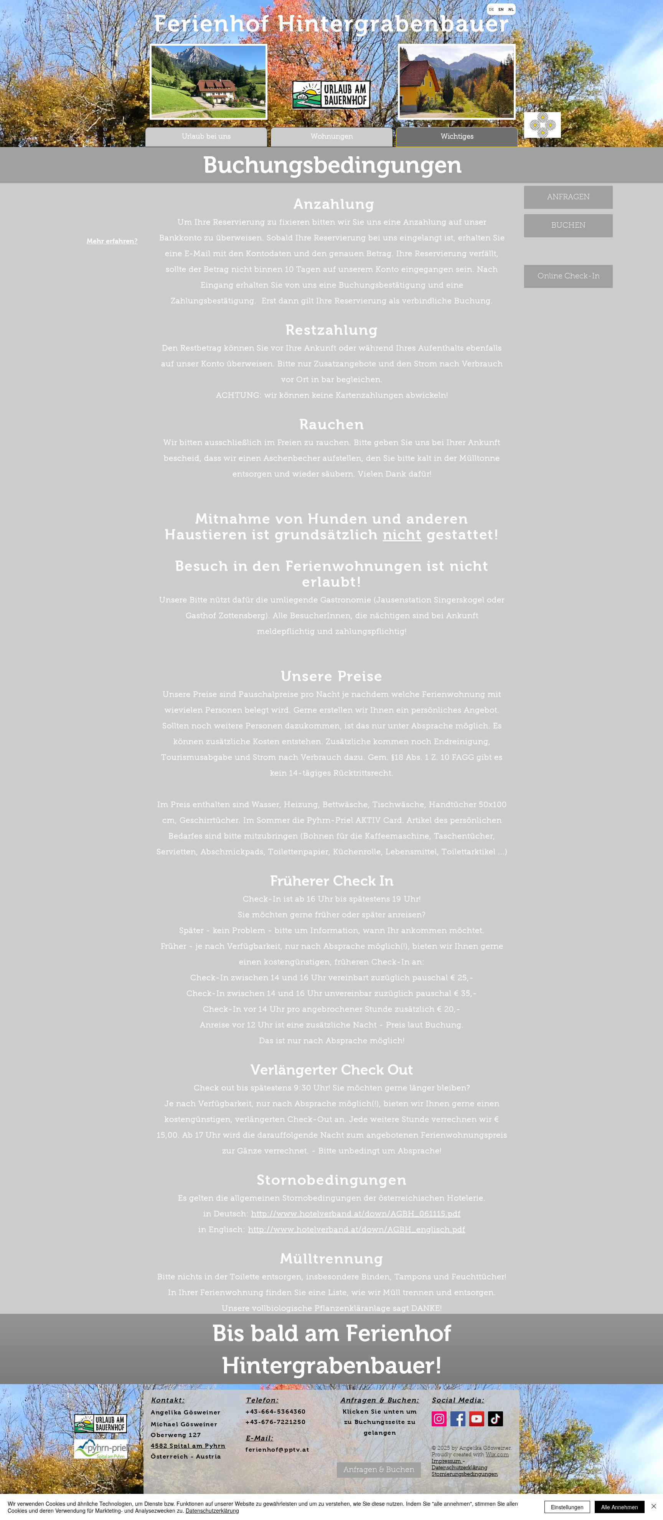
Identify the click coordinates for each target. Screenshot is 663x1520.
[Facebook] (457, 1418)
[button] (379, 1470)
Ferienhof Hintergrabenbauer (332, 23)
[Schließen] (653, 1507)
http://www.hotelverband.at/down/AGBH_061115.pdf (356, 1214)
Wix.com (497, 1455)
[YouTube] (476, 1418)
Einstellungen (567, 1507)
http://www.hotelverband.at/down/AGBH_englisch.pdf (356, 1230)
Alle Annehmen (619, 1507)
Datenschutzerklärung (459, 1468)
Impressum (447, 1461)
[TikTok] (495, 1418)
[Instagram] (439, 1418)
